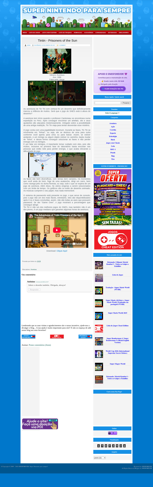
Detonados (112, 32)
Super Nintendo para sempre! (39, 466)
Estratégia (113, 136)
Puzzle (112, 152)
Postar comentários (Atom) (40, 345)
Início (25, 32)
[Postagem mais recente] (28, 337)
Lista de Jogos (34, 32)
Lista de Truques (65, 32)
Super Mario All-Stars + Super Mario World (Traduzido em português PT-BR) (117, 302)
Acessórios (88, 32)
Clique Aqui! (62, 251)
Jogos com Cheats (113, 142)
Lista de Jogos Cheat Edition (117, 325)
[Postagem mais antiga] (85, 337)
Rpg (113, 155)
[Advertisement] (112, 52)
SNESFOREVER (147, 466)
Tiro (113, 159)
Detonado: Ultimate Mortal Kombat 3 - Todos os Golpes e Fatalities (117, 264)
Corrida (113, 129)
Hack (113, 139)
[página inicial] (57, 338)
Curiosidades (100, 32)
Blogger (137, 468)
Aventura (34, 269)
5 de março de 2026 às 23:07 (42, 282)
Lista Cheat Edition (49, 32)
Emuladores (124, 32)
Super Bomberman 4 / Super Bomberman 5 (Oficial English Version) (117, 340)
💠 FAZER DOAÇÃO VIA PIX (112, 89)
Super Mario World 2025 (117, 313)
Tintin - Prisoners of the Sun (57, 40)
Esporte (113, 133)
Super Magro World (117, 363)
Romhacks (78, 32)
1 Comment (62, 45)
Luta (113, 146)
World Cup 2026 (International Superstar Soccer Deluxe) (117, 352)
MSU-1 (113, 149)
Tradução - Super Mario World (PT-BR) (117, 288)
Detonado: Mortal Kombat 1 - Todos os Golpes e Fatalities (117, 377)
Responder (34, 289)
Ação (113, 126)
